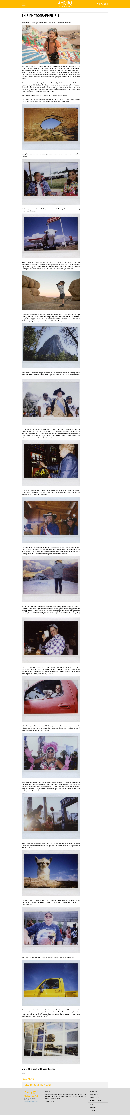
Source (23, 1073)
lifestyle (93, 1091)
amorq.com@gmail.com (31, 1101)
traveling (93, 1110)
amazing (93, 1107)
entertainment (95, 1101)
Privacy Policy (50, 1101)
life (91, 1104)
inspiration (94, 1097)
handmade (94, 1094)
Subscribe (102, 4)
